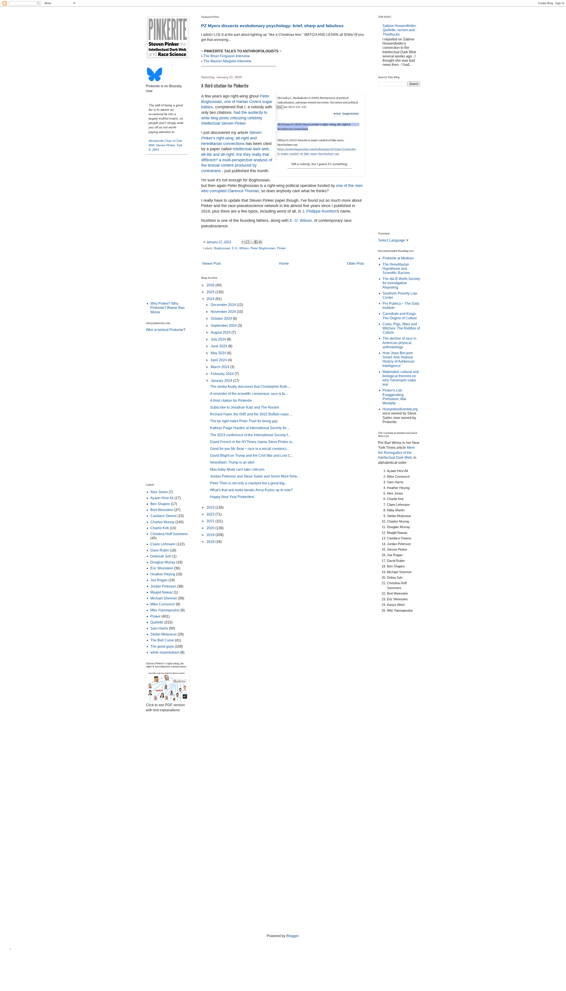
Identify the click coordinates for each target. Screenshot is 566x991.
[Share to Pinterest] (260, 242)
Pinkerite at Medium (398, 258)
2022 (211, 514)
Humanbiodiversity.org (400, 409)
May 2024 (219, 353)
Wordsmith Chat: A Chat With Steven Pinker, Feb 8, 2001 (165, 145)
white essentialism (164, 652)
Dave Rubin (159, 550)
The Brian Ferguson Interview (226, 56)
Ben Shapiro (160, 504)
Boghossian (222, 248)
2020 (211, 528)
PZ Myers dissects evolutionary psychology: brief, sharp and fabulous (272, 25)
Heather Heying (162, 574)
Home (284, 263)
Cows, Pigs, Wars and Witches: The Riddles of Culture (401, 328)
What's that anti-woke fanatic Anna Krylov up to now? (251, 490)
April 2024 (219, 360)
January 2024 (222, 380)
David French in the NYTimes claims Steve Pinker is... (252, 442)
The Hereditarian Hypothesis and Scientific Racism (396, 268)
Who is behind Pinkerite (164, 330)
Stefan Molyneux (163, 634)
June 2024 (219, 346)
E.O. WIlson (240, 248)
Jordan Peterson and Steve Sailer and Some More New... (254, 476)
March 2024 (220, 367)
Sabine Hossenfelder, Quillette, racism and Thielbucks (399, 30)
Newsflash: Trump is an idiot (232, 462)
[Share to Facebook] (256, 242)
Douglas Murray (162, 562)
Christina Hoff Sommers (169, 534)
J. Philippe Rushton (319, 211)
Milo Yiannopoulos (165, 610)
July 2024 (219, 339)
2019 (211, 535)
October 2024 (222, 318)
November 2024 (224, 312)
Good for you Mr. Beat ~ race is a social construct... (249, 449)
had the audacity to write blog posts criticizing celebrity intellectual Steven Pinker (234, 118)
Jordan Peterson (163, 586)
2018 (211, 542)
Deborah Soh (160, 556)
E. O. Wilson (301, 220)
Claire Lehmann (163, 544)
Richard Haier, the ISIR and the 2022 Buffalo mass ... (251, 414)
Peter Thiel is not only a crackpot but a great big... (248, 483)
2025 (211, 292)
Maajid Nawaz (161, 592)
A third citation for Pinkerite (231, 400)
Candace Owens (163, 516)
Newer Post (211, 263)
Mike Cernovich (162, 604)
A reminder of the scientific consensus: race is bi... (249, 394)
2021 (211, 521)
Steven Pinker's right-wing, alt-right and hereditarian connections (231, 138)
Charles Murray (162, 522)
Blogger (292, 936)
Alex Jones (159, 492)
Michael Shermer (163, 598)
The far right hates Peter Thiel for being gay (244, 421)
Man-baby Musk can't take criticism (237, 469)
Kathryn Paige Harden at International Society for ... (250, 428)
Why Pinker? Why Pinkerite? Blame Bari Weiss (167, 308)
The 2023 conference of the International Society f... (250, 435)
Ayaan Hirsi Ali (162, 498)
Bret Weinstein (161, 510)
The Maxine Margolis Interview (227, 61)
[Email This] (243, 242)
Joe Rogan (159, 580)
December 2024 (224, 305)
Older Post (355, 263)
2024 (211, 299)
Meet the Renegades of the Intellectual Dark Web (396, 452)
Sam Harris (159, 628)
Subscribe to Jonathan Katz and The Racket (244, 407)
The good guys (162, 646)
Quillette (156, 622)
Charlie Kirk (159, 528)
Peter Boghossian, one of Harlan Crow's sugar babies (236, 101)
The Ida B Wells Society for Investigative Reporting (401, 283)
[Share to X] (252, 242)
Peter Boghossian (262, 248)
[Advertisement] (167, 227)
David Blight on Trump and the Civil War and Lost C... (251, 455)
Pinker (281, 248)
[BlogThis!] (247, 242)
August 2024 (221, 332)
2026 (211, 285)
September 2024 (224, 325)
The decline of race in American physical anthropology (399, 343)
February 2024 (223, 374)
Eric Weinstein (161, 568)
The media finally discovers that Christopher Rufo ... (250, 386)
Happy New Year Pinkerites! (232, 497)
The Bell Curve (162, 640)
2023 (211, 507)
